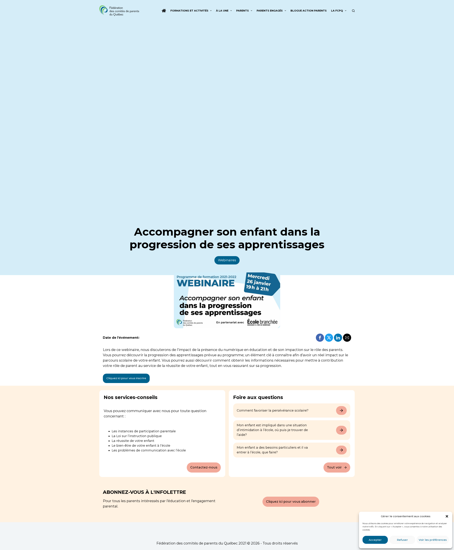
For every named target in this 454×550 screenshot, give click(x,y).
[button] (447, 516)
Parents (242, 10)
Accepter (375, 539)
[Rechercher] (353, 10)
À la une (222, 10)
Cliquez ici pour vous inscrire (126, 378)
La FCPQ (337, 10)
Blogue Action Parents (308, 10)
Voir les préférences (433, 539)
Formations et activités (189, 10)
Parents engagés (270, 10)
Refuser (402, 539)
